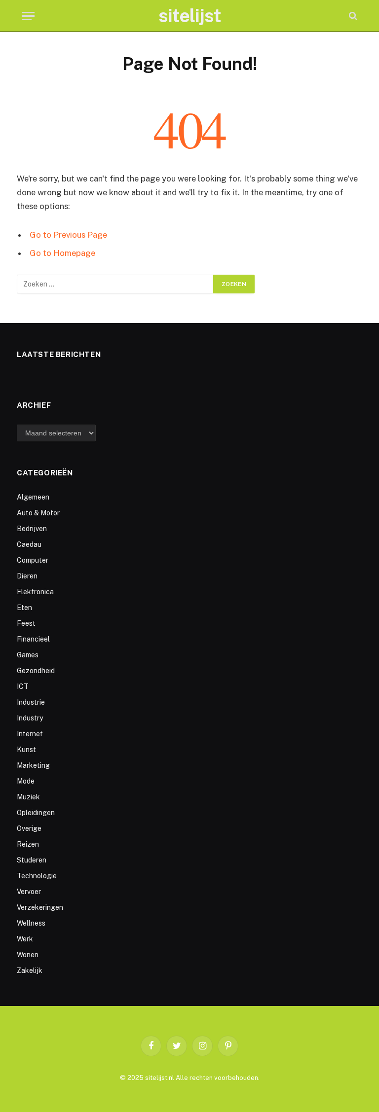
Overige (29, 828)
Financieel (33, 639)
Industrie (31, 702)
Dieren (27, 576)
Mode (26, 781)
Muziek (28, 797)
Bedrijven (32, 529)
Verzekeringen (40, 907)
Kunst (26, 749)
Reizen (28, 844)
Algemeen (33, 497)
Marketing (33, 765)
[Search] (352, 16)
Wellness (31, 923)
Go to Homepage (62, 253)
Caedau (29, 544)
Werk (25, 939)
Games (27, 655)
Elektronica (35, 592)
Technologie (37, 876)
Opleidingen (36, 813)
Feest (26, 623)
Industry (30, 718)
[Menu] (28, 16)
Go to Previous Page (68, 235)
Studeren (31, 860)
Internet (30, 734)
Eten (24, 607)
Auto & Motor (38, 513)
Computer (32, 560)
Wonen (27, 955)
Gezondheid (36, 671)
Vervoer (29, 892)
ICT (23, 686)
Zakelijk (29, 970)
